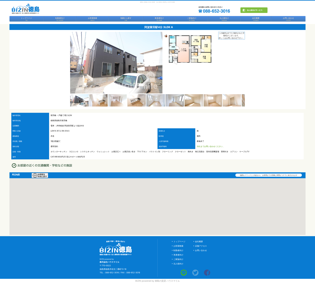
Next (248, 100)
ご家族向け (191, 18)
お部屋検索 (92, 18)
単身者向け (159, 18)
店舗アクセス (201, 246)
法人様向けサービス (254, 10)
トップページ (26, 18)
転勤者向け (60, 18)
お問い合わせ (288, 18)
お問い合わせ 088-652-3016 (214, 9)
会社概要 (256, 18)
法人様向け (224, 18)
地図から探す (125, 18)
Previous (66, 100)
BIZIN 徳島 (25, 8)
